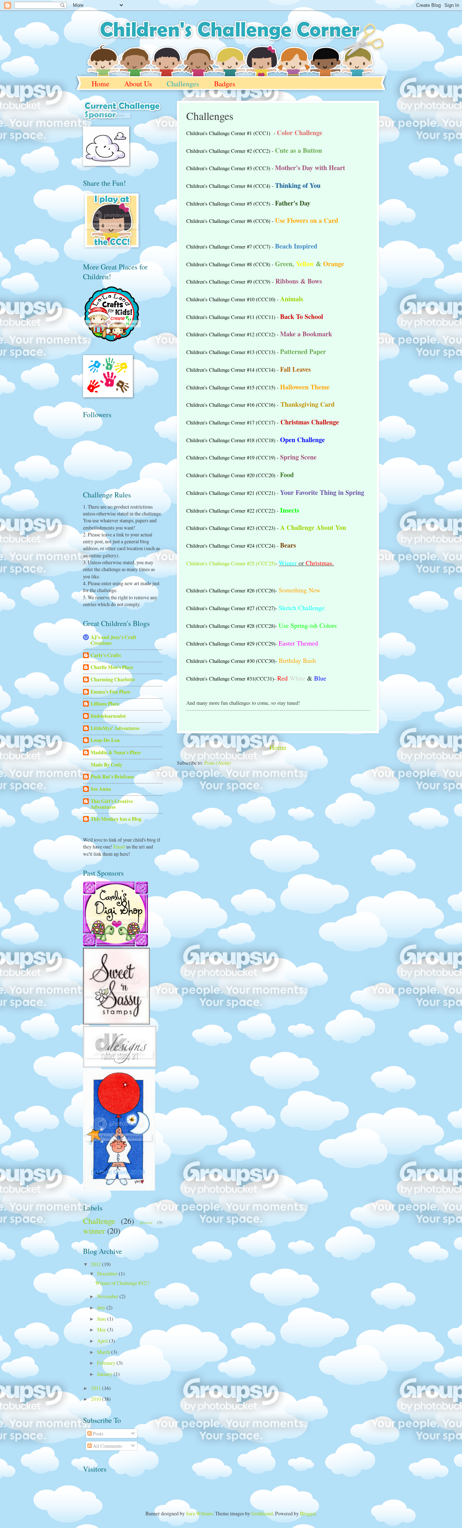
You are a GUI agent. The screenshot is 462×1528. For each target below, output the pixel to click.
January (105, 1374)
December (108, 1273)
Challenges (183, 84)
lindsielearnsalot (108, 716)
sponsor (146, 1222)
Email (119, 846)
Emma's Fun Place (110, 691)
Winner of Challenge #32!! (122, 1282)
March (104, 1351)
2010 (96, 1398)
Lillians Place (105, 703)
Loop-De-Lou (105, 740)
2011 (96, 1388)
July (101, 1307)
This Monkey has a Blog (116, 819)
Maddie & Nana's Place (116, 752)
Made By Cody (106, 764)
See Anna (101, 789)
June (102, 1318)
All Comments (107, 1445)
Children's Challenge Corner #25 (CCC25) (230, 563)
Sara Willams (199, 1513)
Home (100, 84)
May (102, 1329)
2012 (96, 1264)
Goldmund (262, 1513)
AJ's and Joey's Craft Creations (113, 640)
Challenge (99, 1221)
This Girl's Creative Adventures (112, 804)
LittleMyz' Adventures (115, 728)
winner (94, 1230)
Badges (224, 84)
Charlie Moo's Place (112, 667)
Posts (97, 1433)
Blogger (308, 1513)
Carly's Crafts (106, 655)
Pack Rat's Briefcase (112, 776)
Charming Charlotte (113, 679)
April (103, 1340)
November (108, 1296)
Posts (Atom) (217, 762)
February (107, 1362)
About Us (138, 84)
